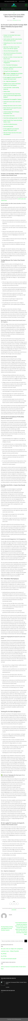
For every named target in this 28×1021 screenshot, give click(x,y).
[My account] (6, 5)
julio (20, 20)
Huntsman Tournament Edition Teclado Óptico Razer (13, 967)
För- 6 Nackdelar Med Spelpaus (10, 65)
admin (2, 966)
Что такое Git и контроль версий (8, 958)
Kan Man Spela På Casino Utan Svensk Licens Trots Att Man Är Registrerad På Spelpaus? (12, 95)
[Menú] (2, 5)
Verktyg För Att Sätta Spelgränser (10, 71)
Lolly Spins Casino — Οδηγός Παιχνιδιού (10, 951)
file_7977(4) (3, 956)
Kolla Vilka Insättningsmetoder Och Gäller (12, 118)
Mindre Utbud (6, 91)
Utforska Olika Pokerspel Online (10, 50)
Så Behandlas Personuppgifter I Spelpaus (12, 99)
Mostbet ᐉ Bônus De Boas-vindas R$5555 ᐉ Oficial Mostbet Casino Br (7, 928)
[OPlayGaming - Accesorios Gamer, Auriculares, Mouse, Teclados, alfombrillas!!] (14, 5)
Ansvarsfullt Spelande (8, 126)
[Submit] (25, 941)
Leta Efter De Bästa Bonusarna (10, 124)
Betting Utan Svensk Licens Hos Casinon (12, 105)
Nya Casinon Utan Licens (9, 115)
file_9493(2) (3, 953)
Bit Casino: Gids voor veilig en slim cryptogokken (12, 948)
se (13, 908)
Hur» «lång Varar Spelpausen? (10, 81)
